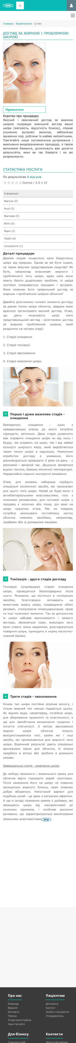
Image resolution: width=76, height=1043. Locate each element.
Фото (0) (9, 223)
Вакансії (13, 1008)
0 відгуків (34, 177)
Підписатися (14, 109)
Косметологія (24, 23)
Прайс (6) (10, 238)
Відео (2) (9, 230)
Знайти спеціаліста (57, 1012)
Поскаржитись (55, 1016)
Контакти (13, 1012)
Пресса (12, 1016)
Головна (8, 23)
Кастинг (50, 1008)
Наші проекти (16, 1024)
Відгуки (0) (11, 200)
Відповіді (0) (11, 215)
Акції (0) (9, 208)
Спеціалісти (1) (13, 245)
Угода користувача (19, 1020)
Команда (13, 1004)
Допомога (52, 1004)
